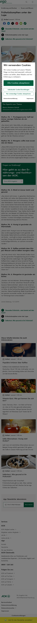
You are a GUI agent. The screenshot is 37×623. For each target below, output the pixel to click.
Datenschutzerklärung (10, 98)
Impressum (30, 98)
